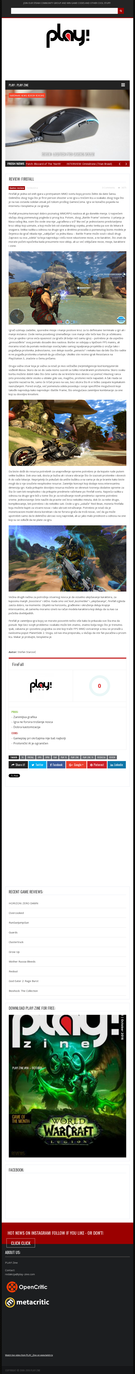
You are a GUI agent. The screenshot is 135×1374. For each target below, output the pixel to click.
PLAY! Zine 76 (88, 757)
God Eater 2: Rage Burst (23, 981)
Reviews (48, 95)
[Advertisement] (69, 67)
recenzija (101, 757)
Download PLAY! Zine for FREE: (32, 1008)
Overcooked (16, 913)
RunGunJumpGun (19, 922)
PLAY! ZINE (75, 757)
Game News (15, 95)
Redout (13, 971)
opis (39, 757)
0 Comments (108, 187)
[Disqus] (67, 837)
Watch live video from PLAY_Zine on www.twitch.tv (29, 1355)
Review (39, 95)
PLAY (55, 757)
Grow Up (14, 952)
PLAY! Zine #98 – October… (27, 1068)
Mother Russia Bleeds (22, 961)
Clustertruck (16, 942)
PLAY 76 (64, 757)
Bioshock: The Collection (23, 991)
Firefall (31, 757)
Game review (28, 95)
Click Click (20, 1243)
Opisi (47, 757)
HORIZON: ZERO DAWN (23, 903)
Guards (13, 932)
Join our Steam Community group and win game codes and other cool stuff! (67, 3)
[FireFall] (41, 686)
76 (22, 757)
